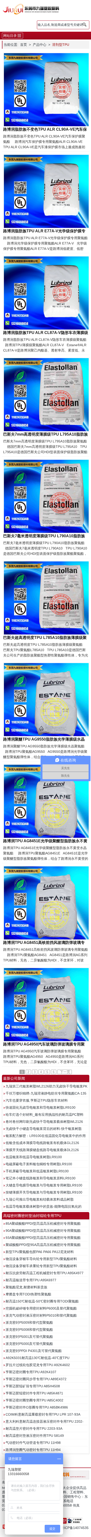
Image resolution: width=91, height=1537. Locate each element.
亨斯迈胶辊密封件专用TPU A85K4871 (34, 1393)
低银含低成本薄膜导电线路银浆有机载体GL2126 (42, 1143)
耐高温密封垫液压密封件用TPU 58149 (35, 1436)
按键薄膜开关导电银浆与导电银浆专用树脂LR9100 (44, 1192)
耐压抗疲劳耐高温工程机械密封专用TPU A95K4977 (44, 1273)
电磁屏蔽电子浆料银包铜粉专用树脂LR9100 (39, 1164)
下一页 (64, 1072)
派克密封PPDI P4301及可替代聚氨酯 (34, 1351)
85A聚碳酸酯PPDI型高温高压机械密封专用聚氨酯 (43, 1223)
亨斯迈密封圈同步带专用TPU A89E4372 (36, 1379)
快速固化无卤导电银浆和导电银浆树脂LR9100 (40, 1107)
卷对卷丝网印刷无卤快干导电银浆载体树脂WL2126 (44, 1122)
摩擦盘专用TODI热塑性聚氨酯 (28, 1294)
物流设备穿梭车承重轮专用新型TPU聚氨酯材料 (41, 1266)
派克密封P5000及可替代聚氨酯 (29, 1344)
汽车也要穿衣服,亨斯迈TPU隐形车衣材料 (37, 1100)
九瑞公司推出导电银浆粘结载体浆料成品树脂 (40, 1199)
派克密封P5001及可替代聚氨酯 (29, 1337)
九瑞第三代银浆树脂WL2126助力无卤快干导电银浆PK (46, 1086)
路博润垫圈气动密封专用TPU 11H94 (33, 1450)
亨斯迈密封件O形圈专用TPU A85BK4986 (37, 1407)
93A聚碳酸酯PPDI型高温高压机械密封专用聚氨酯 (43, 1238)
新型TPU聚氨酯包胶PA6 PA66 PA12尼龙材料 (40, 1252)
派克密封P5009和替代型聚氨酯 (29, 1322)
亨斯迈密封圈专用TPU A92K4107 (31, 1372)
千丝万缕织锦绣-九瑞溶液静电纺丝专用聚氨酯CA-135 (46, 1093)
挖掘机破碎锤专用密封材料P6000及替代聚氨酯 (41, 1308)
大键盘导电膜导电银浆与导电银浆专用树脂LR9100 (44, 1185)
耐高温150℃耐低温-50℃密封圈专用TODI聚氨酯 (42, 1301)
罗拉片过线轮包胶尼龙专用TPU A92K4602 (38, 1365)
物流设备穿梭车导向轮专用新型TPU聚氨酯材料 (41, 1259)
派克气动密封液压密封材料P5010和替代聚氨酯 (41, 1315)
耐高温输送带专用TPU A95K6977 (31, 1280)
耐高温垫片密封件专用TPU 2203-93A (34, 1428)
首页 (23, 45)
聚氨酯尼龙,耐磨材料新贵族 (26, 1287)
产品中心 (39, 45)
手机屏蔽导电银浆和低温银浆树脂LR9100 (37, 1171)
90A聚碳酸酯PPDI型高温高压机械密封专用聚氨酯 (43, 1231)
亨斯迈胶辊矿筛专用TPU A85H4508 (33, 1386)
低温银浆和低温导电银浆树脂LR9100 (34, 1157)
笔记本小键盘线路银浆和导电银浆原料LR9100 (40, 1178)
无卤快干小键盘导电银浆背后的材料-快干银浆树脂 (44, 1129)
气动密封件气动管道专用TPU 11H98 (33, 1443)
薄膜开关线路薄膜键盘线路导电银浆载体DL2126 (42, 1150)
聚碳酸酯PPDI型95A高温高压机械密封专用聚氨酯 (43, 1245)
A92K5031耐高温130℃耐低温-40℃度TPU (37, 1358)
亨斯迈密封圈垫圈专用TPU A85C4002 (34, 1400)
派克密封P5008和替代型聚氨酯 (29, 1329)
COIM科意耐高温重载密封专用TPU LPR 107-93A (43, 1414)
